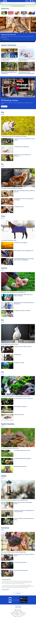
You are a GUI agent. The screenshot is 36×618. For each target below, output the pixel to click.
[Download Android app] (23, 601)
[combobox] (18, 3)
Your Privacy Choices (18, 616)
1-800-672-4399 (18, 607)
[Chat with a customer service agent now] (31, 1)
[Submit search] (35, 3)
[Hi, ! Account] (33, 1)
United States (18, 609)
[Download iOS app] (23, 598)
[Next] (33, 13)
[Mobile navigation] (1, 1)
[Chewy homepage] (5, 1)
